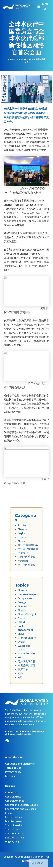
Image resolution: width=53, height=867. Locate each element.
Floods (22, 610)
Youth (21, 657)
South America (14, 825)
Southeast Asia (14, 833)
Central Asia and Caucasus (20, 809)
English (22, 533)
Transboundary (27, 637)
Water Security (26, 653)
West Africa (12, 841)
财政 (20, 677)
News (21, 541)
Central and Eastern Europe (21, 804)
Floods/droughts (27, 614)
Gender (22, 618)
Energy (22, 602)
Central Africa (13, 796)
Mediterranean (14, 821)
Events (22, 537)
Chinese (31, 59)
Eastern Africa (13, 817)
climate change (27, 594)
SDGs (21, 633)
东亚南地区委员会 (28, 545)
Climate (22, 590)
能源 (20, 673)
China (8, 813)
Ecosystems (25, 598)
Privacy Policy (13, 772)
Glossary (10, 776)
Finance (22, 606)
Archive (22, 59)
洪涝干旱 (23, 669)
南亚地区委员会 (26, 564)
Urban (21, 641)
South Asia (11, 829)
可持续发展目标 (26, 661)
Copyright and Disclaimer (20, 763)
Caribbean (11, 792)
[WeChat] (7, 741)
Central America (14, 800)
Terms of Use (13, 767)
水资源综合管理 (26, 665)
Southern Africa (14, 837)
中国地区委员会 (26, 556)
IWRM (21, 622)
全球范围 (23, 560)
